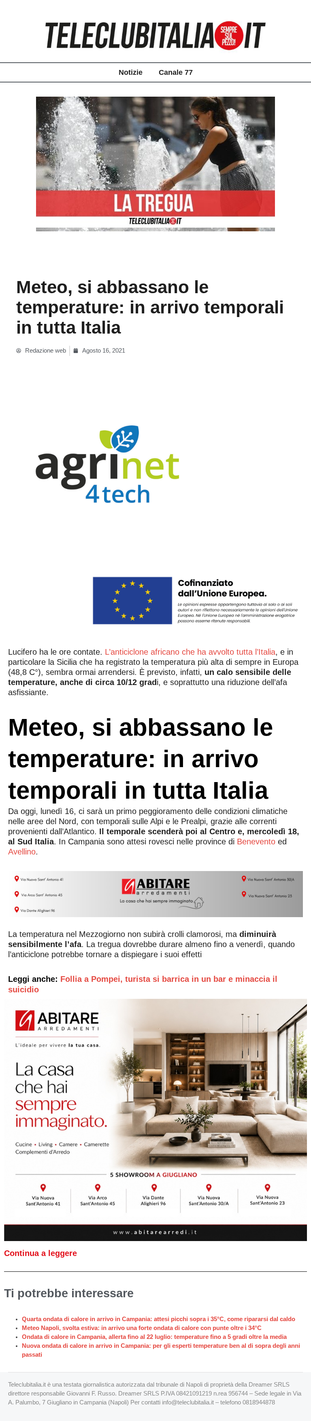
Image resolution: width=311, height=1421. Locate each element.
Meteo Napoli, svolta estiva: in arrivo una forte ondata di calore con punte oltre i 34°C (142, 1328)
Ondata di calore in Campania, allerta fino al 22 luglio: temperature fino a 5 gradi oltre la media (154, 1337)
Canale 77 (176, 72)
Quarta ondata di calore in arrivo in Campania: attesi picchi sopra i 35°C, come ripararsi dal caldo (158, 1319)
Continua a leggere (40, 1253)
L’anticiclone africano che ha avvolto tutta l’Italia (190, 651)
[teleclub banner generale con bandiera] (155, 513)
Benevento (256, 841)
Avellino (22, 851)
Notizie (131, 72)
